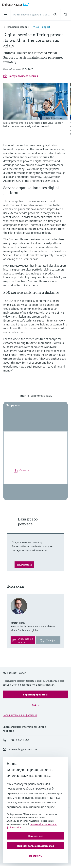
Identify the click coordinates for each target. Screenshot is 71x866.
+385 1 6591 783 (19, 740)
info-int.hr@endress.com (23, 749)
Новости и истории (18, 26)
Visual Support (41, 26)
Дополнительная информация (20, 715)
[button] (35, 694)
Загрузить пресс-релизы (23, 75)
